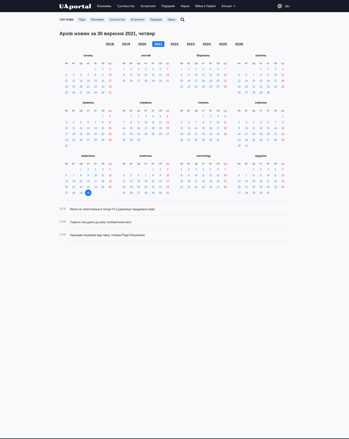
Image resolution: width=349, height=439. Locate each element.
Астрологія (148, 6)
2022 (174, 44)
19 (73, 86)
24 (110, 86)
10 (110, 74)
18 (66, 86)
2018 (110, 44)
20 (81, 86)
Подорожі (168, 6)
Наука (185, 6)
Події (82, 19)
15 (95, 80)
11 (66, 80)
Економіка (104, 6)
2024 (207, 44)
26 (73, 92)
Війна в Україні (205, 6)
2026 (239, 44)
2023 (191, 44)
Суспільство (126, 6)
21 (88, 86)
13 (81, 80)
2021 (158, 44)
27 (81, 92)
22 (95, 86)
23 (102, 86)
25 (66, 92)
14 (88, 80)
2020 (142, 44)
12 (73, 80)
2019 (126, 44)
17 (110, 80)
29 (95, 92)
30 (102, 92)
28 (88, 92)
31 (110, 92)
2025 (223, 44)
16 (102, 80)
